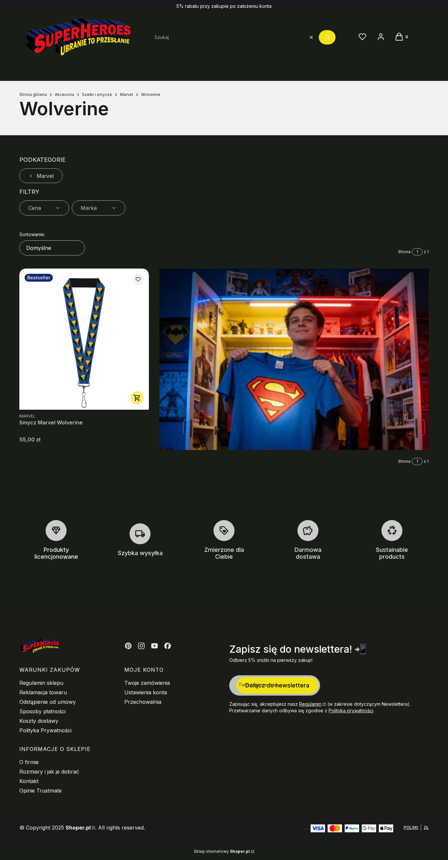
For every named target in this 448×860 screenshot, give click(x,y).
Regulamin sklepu (41, 683)
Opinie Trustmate (40, 790)
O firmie (29, 762)
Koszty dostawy (38, 721)
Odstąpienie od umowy (47, 702)
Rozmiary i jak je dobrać (49, 771)
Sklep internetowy (222, 851)
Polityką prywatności (351, 710)
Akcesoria (64, 94)
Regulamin (310, 704)
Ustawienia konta (145, 692)
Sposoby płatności (42, 711)
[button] (327, 37)
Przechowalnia (142, 702)
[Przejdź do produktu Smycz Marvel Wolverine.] (84, 339)
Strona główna (33, 94)
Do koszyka (137, 397)
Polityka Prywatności (45, 730)
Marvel (126, 94)
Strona (404, 251)
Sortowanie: (32, 234)
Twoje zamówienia (147, 683)
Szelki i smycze (97, 94)
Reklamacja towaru (43, 692)
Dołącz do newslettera (277, 685)
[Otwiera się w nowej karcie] (128, 646)
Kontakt (28, 781)
